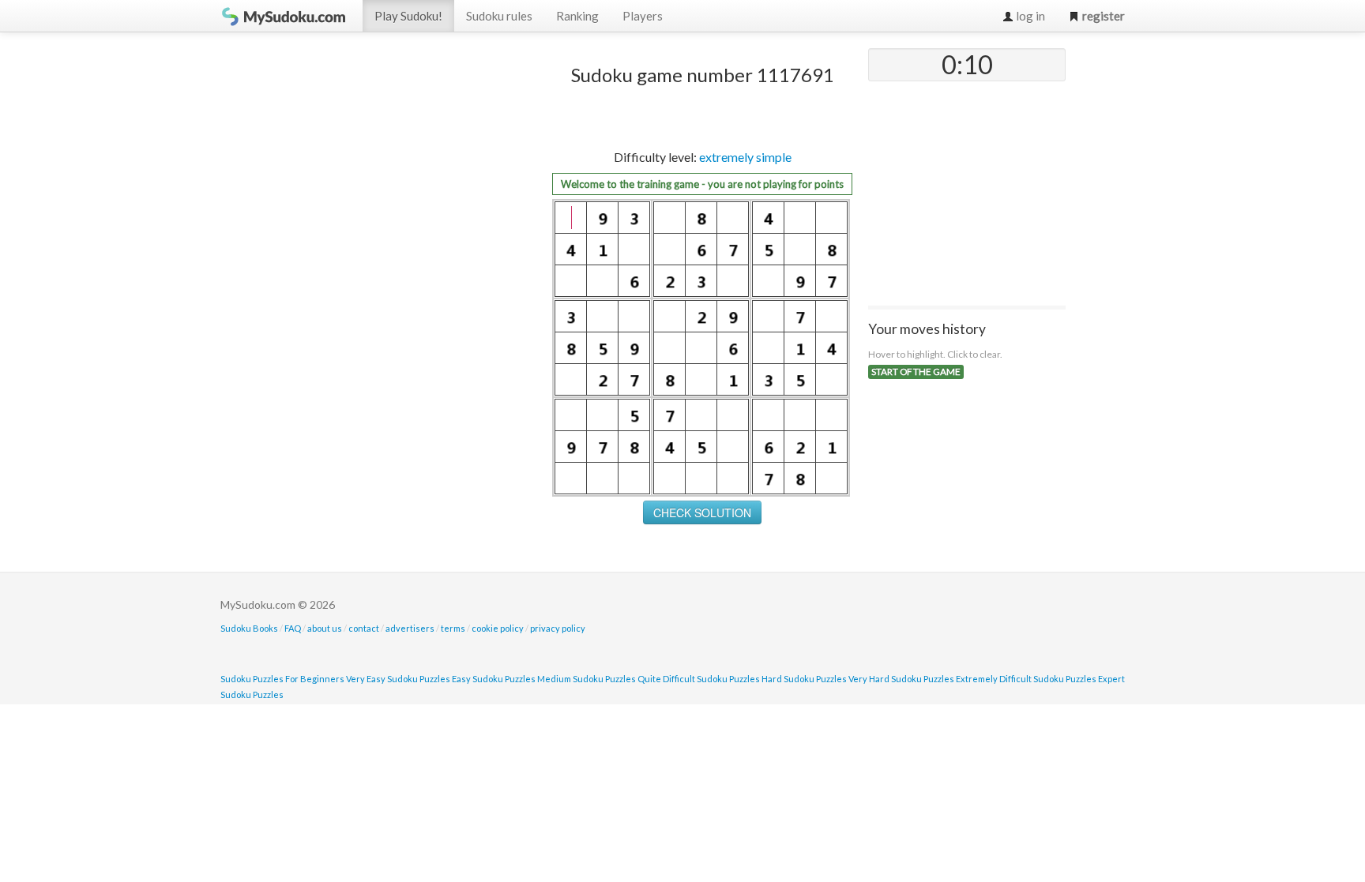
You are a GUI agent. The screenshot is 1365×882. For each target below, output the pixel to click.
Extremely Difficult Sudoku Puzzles (1026, 679)
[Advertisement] (417, 285)
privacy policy (557, 628)
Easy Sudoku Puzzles (494, 679)
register (1102, 16)
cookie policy (498, 628)
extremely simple (745, 156)
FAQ (292, 628)
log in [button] (1029, 16)
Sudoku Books (249, 628)
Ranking (577, 16)
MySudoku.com (284, 16)
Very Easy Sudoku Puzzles (398, 679)
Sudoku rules (499, 16)
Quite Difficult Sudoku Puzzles (698, 679)
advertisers (409, 628)
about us (324, 628)
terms (453, 628)
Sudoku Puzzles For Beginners (282, 679)
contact (363, 628)
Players (642, 16)
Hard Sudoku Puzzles (804, 679)
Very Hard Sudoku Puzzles (901, 679)
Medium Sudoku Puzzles (586, 679)
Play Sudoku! (408, 16)
